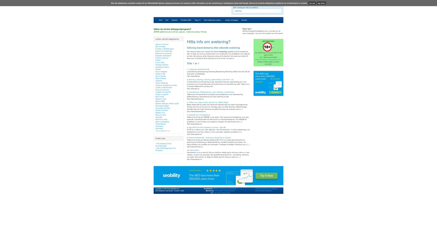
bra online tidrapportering (222, 193)
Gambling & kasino (162, 67)
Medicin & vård (160, 99)
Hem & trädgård (161, 71)
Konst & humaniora (162, 90)
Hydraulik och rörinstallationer (199, 115)
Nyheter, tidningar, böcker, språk (167, 103)
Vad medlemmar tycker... (213, 20)
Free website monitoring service (224, 191)
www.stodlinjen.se (261, 59)
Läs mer (312, 3)
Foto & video (160, 62)
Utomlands (159, 126)
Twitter (257, 189)
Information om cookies (268, 189)
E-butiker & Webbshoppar (164, 49)
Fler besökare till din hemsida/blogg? (163, 144)
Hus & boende (160, 76)
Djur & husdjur (160, 46)
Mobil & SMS (160, 101)
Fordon (158, 60)
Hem (160, 20)
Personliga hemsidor (162, 108)
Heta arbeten (194, 150)
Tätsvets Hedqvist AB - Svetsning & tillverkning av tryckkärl (210, 137)
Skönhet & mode (161, 119)
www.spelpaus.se (274, 59)
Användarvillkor (260, 191)
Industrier (158, 80)
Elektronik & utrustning (163, 53)
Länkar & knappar (231, 20)
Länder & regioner (162, 94)
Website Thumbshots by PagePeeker (225, 189)
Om (167, 20)
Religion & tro (160, 112)
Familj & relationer (162, 58)
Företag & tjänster (161, 65)
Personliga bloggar (162, 106)
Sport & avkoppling (162, 121)
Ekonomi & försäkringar (163, 51)
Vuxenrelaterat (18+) (162, 131)
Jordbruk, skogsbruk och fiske (166, 85)
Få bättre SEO (186, 20)
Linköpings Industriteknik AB (199, 69)
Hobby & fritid (160, 74)
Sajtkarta (269, 191)
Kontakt (244, 20)
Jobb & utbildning (161, 83)
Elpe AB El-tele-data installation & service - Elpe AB (207, 127)
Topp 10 (198, 20)
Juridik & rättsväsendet (163, 87)
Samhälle (158, 117)
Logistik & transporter (163, 92)
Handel (158, 69)
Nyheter (174, 20)
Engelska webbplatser (163, 55)
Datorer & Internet (161, 44)
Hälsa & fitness (160, 78)
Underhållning (160, 124)
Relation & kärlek (161, 110)
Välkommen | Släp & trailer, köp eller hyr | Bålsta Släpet (208, 102)
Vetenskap (159, 128)
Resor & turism (160, 115)
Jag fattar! (321, 3)
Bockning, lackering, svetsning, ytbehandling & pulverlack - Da (211, 79)
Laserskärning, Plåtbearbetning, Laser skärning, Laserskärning (211, 92)
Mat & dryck (159, 96)
